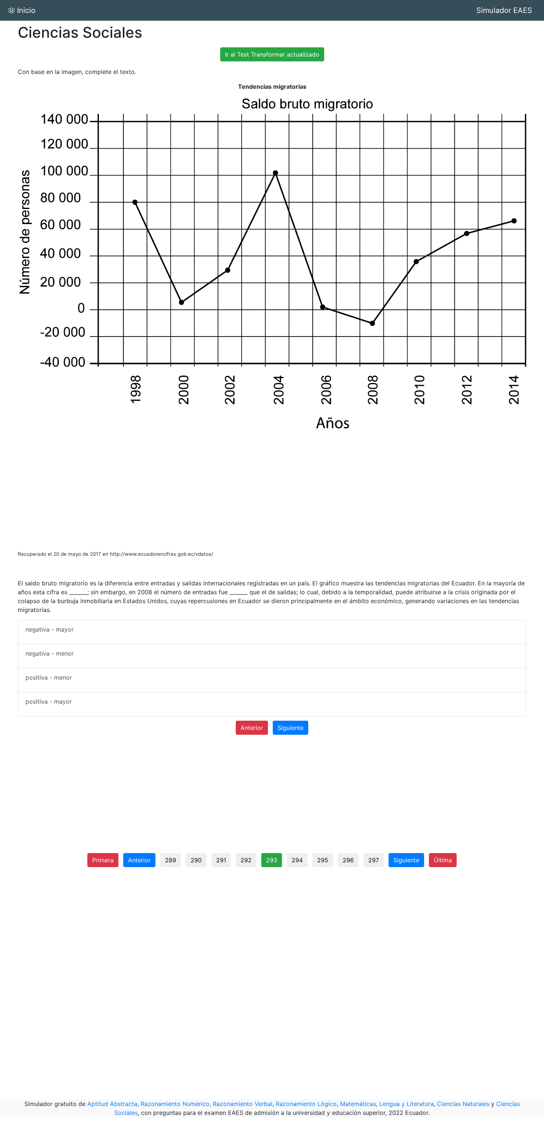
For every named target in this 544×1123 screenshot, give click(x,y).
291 (221, 860)
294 (297, 860)
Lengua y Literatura (406, 1103)
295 (322, 860)
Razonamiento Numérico (175, 1103)
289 (170, 860)
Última (443, 860)
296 (348, 860)
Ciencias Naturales (463, 1103)
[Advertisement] (272, 490)
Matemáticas (358, 1103)
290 (196, 860)
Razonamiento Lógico (306, 1103)
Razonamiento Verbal (242, 1103)
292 (246, 860)
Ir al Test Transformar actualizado (272, 54)
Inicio (26, 10)
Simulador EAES (504, 10)
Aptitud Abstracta (112, 1103)
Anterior (252, 727)
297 (373, 860)
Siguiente (290, 727)
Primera (103, 860)
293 (271, 860)
